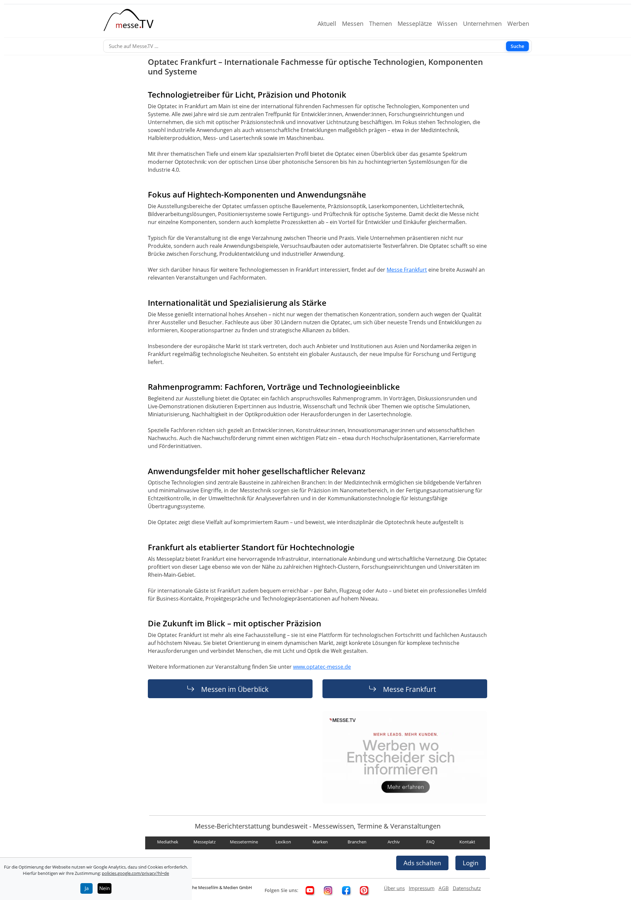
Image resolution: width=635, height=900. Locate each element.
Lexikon (283, 842)
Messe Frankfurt (407, 269)
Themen (383, 23)
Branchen (357, 842)
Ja (87, 888)
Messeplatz (204, 842)
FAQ (430, 842)
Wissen (450, 23)
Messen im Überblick (235, 689)
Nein (104, 888)
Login (471, 862)
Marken (320, 842)
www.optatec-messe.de (322, 666)
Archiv (394, 842)
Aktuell (329, 23)
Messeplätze (417, 23)
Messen (355, 23)
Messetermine (244, 842)
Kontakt (467, 842)
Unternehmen (485, 23)
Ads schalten (422, 862)
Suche (517, 46)
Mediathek (167, 842)
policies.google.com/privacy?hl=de (135, 873)
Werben (521, 23)
